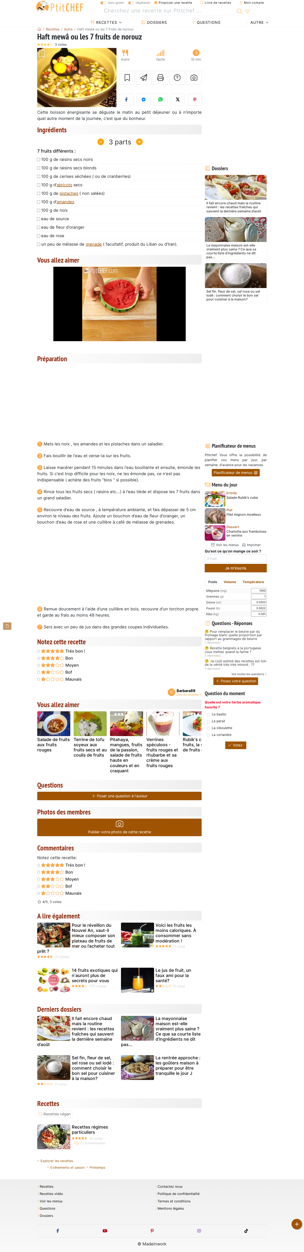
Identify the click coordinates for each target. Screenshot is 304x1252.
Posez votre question (238, 681)
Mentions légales (171, 1208)
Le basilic (219, 714)
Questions (208, 22)
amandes (65, 201)
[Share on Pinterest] (195, 99)
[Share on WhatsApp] (161, 99)
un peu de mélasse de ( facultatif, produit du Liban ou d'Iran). (109, 244)
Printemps (97, 1167)
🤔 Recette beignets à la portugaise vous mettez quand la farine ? (233, 650)
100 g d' (57, 201)
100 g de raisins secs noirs (67, 159)
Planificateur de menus (233, 472)
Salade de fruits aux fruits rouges (53, 744)
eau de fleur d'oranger (62, 227)
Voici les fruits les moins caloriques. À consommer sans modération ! (176, 933)
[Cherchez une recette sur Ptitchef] (239, 11)
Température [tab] (253, 582)
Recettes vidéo (51, 1194)
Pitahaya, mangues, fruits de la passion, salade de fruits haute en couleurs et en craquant (126, 755)
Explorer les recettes (57, 1161)
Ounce (213, 602)
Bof (68, 672)
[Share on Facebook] (127, 99)
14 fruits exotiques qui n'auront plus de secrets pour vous (95, 975)
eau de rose (52, 235)
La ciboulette (222, 728)
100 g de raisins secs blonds (68, 167)
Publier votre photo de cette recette (119, 832)
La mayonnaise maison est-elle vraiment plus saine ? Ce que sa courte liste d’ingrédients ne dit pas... (161, 1031)
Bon (68, 658)
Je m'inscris (235, 568)
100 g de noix (54, 210)
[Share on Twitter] (178, 99)
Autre (256, 22)
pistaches (69, 193)
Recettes (106, 22)
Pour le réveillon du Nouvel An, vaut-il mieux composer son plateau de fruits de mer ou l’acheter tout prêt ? (76, 938)
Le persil (218, 721)
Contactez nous (170, 1187)
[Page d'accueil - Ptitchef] (39, 29)
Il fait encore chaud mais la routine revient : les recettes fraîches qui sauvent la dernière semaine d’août (75, 1031)
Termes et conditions (174, 1201)
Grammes (215, 596)
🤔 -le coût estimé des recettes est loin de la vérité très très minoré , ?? (235, 663)
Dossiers (156, 22)
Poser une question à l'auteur (121, 796)
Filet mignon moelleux (243, 515)
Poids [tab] (212, 582)
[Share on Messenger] (143, 99)
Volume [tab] (230, 582)
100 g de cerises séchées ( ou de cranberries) (86, 176)
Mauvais (73, 679)
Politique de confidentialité (179, 1194)
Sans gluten (116, 2)
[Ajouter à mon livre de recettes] (127, 78)
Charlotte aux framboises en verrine (246, 533)
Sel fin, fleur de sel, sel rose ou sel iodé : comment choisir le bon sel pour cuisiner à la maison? (93, 1068)
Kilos (212, 614)
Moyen (71, 665)
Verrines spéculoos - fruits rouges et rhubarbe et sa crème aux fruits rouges (162, 752)
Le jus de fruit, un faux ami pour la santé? (173, 975)
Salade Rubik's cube (242, 498)
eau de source (55, 218)
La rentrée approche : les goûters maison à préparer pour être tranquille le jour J (178, 1065)
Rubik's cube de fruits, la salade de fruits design (199, 744)
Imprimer (253, 545)
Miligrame (216, 590)
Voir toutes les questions (247, 674)
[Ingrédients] (7, 626)
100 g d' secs (61, 184)
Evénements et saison (67, 1167)
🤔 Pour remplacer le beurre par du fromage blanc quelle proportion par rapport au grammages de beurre (233, 635)
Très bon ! (74, 651)
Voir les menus (227, 545)
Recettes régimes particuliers (90, 1129)
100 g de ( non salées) (73, 193)
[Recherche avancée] (247, 12)
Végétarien (142, 2)
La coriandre (221, 735)
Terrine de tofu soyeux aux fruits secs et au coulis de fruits (90, 747)
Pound (213, 608)
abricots (64, 184)
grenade (94, 244)
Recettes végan (57, 1114)
